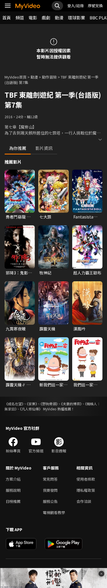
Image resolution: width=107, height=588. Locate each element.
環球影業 (76, 18)
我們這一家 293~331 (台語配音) (86, 385)
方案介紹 (13, 479)
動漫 (59, 18)
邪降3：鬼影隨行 (19, 273)
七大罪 (45, 217)
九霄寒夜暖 (16, 329)
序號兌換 (95, 5)
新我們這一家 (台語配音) (51, 385)
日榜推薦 (13, 501)
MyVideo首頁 (16, 77)
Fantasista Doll (83, 217)
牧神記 (45, 273)
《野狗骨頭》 (49, 403)
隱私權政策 (85, 490)
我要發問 (50, 490)
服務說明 (13, 490)
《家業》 (32, 403)
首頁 (6, 18)
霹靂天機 (47, 329)
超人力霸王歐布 (87, 273)
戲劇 (46, 18)
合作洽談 (83, 501)
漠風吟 (79, 329)
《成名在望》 (14, 403)
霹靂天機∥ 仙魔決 (18, 385)
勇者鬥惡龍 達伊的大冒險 (18, 217)
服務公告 (50, 501)
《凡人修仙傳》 (31, 408)
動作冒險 (49, 77)
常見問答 (50, 479)
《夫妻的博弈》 (71, 403)
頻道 (19, 18)
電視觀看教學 (54, 512)
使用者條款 (85, 479)
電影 (33, 18)
